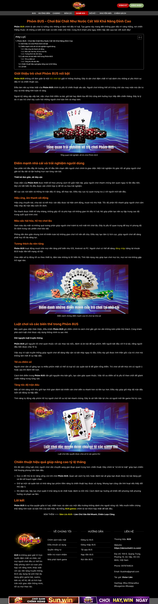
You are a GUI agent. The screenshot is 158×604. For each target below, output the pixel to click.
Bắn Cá (68, 13)
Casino (56, 13)
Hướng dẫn (44, 13)
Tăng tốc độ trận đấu (32, 61)
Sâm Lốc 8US (65, 514)
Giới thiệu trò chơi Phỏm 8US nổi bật (34, 44)
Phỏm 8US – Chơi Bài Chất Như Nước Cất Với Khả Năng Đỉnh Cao (45, 41)
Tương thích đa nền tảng (33, 54)
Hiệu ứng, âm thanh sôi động (34, 49)
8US (34, 13)
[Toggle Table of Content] (138, 37)
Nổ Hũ (92, 13)
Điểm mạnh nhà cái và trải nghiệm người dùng (38, 46)
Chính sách (120, 13)
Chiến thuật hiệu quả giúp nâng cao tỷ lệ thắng (39, 64)
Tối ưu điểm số (30, 59)
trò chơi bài (55, 78)
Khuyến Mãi (106, 13)
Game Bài (80, 13)
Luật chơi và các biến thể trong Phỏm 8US (37, 56)
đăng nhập (120, 248)
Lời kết (23, 67)
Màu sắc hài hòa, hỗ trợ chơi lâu (36, 51)
